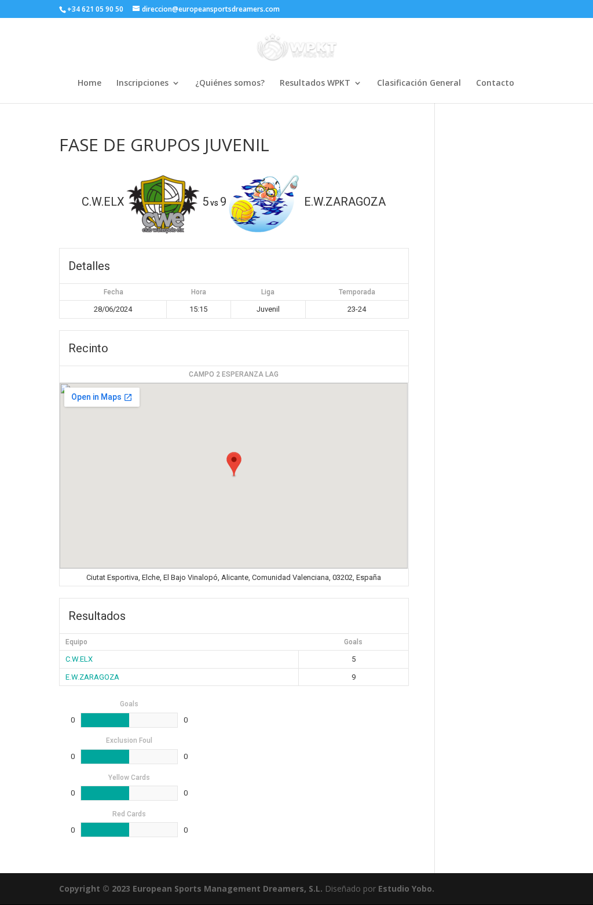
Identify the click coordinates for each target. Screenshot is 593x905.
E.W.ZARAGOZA (92, 677)
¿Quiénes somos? (230, 83)
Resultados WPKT (315, 83)
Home (89, 83)
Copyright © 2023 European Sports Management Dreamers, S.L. (191, 888)
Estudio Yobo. (406, 888)
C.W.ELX (79, 659)
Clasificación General (419, 83)
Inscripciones (142, 83)
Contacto (495, 83)
